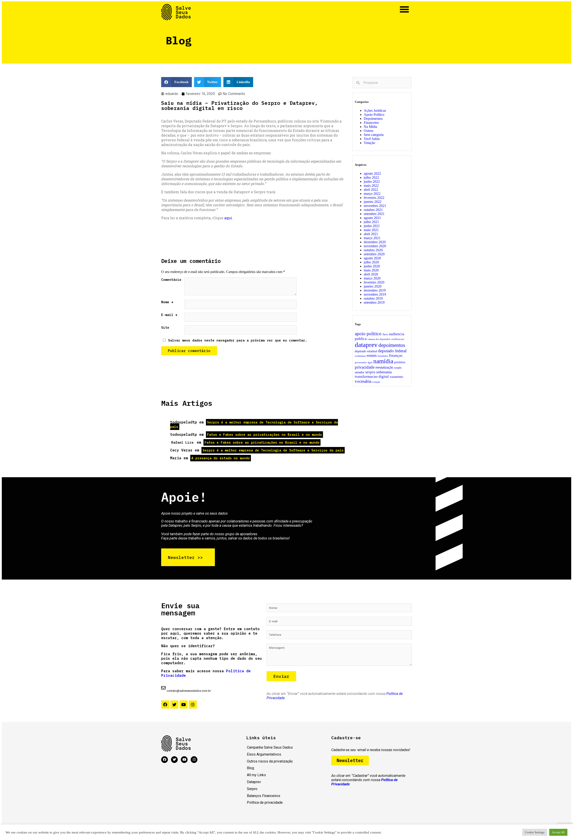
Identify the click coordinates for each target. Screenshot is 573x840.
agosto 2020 (372, 258)
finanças (395, 355)
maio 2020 (371, 270)
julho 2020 (371, 262)
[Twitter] (174, 704)
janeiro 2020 (372, 286)
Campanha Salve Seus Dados (270, 747)
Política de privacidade (265, 802)
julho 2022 (371, 177)
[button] (404, 9)
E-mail (169, 315)
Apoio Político (374, 114)
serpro (370, 372)
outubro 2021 (373, 210)
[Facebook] (165, 704)
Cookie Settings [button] (534, 832)
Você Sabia (372, 139)
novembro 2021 (375, 206)
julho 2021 (371, 222)
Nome (167, 302)
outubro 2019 (373, 298)
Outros (368, 131)
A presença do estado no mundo (220, 458)
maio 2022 (371, 185)
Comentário (171, 279)
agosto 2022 (372, 173)
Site (165, 327)
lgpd (370, 362)
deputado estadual (366, 351)
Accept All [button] (558, 832)
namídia (383, 361)
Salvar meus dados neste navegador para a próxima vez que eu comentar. (237, 340)
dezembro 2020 (375, 242)
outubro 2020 (373, 250)
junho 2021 (372, 226)
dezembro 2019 (375, 290)
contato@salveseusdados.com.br (189, 690)
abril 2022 (371, 189)
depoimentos (391, 345)
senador (359, 372)
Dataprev (254, 782)
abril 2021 (371, 234)
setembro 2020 (374, 254)
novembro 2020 (375, 246)
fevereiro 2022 (374, 198)
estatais (372, 356)
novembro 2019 (375, 294)
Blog (250, 768)
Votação (369, 143)
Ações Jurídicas (375, 110)
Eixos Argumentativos (264, 754)
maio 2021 (371, 230)
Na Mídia (370, 127)
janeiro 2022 (372, 202)
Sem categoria (374, 135)
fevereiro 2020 (374, 282)
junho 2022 (372, 181)
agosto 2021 (372, 218)
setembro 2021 (374, 214)
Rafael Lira (182, 442)
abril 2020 (371, 274)
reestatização (384, 367)
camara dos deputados (379, 339)
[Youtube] (184, 704)
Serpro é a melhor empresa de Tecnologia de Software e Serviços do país (254, 424)
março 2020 (372, 278)
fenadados (383, 356)
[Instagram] (193, 704)
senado (398, 367)
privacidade (364, 367)
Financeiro (371, 123)
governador (361, 362)
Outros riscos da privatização (270, 761)
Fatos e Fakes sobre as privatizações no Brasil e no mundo (264, 434)
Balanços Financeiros (263, 796)
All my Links (256, 775)
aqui (228, 217)
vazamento (396, 376)
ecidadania (360, 356)
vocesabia (363, 381)
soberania (384, 372)
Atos (385, 334)
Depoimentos (373, 118)
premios (399, 362)
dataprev (366, 344)
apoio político (368, 333)
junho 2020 (372, 266)
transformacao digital (372, 376)
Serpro (252, 789)
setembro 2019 (374, 302)
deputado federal (392, 350)
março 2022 (372, 193)
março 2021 (372, 238)
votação (376, 382)
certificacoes (397, 339)
